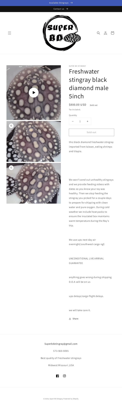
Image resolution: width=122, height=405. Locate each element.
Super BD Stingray (56, 399)
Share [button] (75, 318)
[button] (9, 33)
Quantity (73, 115)
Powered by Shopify (71, 399)
